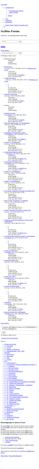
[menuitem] (15, 11)
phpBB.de (21, 448)
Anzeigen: (5, 327)
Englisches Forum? (9, 113)
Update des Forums (10, 78)
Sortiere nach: (21, 327)
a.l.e (20, 149)
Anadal (21, 100)
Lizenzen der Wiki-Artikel (11, 286)
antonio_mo (11, 153)
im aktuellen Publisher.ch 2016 (13, 152)
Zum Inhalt (4, 4)
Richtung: (5, 329)
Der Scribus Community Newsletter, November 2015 (19, 191)
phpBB (10, 445)
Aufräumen (7, 302)
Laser (21, 129)
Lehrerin (21, 75)
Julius (8, 144)
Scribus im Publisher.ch (11, 250)
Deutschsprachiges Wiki (11, 260)
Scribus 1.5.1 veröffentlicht (12, 171)
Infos (3, 46)
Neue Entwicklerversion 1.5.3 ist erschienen (17, 123)
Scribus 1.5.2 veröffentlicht (12, 142)
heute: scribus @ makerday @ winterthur (16, 200)
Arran (21, 309)
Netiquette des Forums (10, 94)
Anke (8, 68)
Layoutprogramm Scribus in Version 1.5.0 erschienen (19, 236)
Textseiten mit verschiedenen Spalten (14, 132)
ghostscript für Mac (9, 276)
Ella (20, 299)
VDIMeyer (10, 134)
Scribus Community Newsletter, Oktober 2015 (17, 210)
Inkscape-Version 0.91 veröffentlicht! (15, 312)
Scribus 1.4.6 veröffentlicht (12, 181)
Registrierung (8, 67)
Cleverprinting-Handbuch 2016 (13, 162)
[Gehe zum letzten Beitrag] (25, 75)
